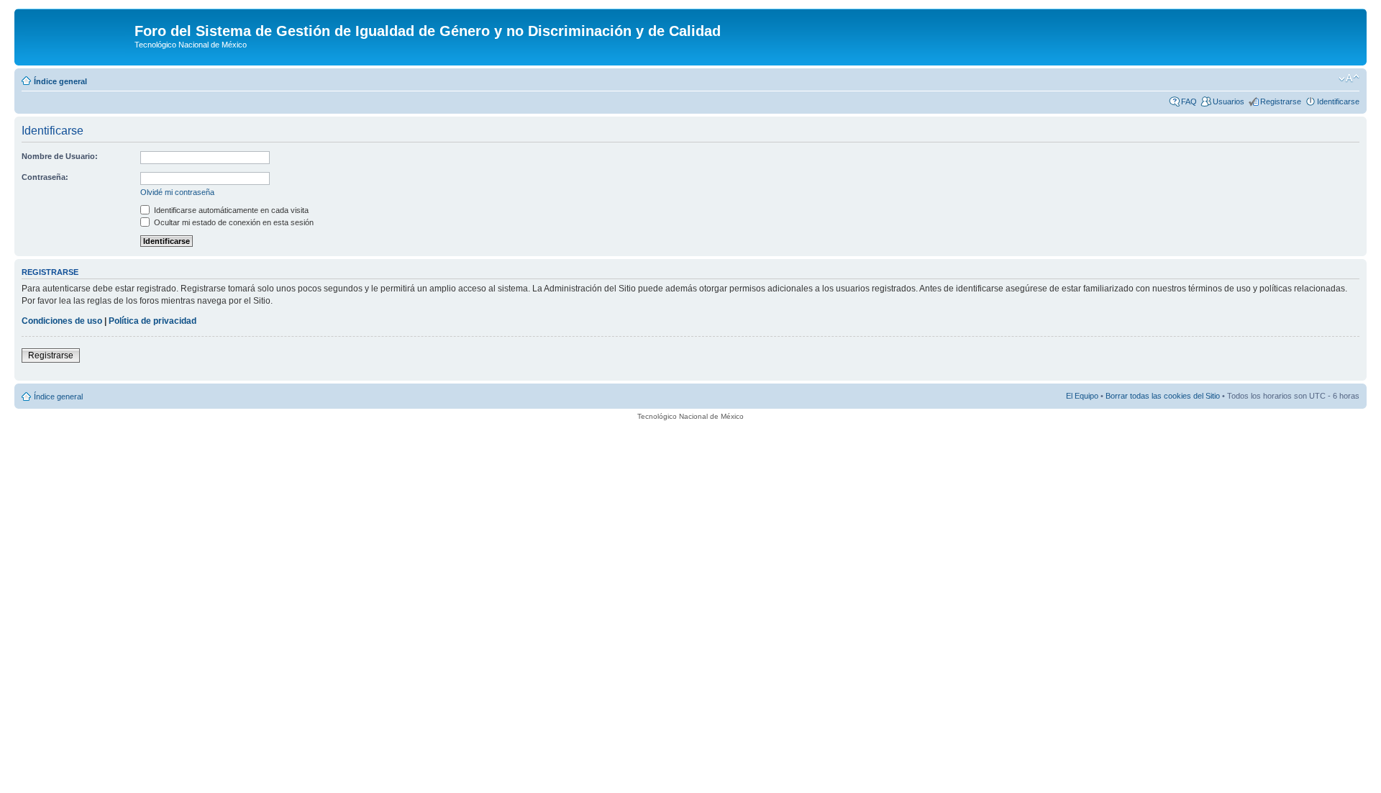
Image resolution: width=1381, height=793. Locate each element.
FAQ (1189, 101)
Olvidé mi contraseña (177, 192)
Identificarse (1338, 101)
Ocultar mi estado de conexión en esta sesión (233, 222)
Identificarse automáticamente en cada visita (230, 210)
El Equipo (1082, 395)
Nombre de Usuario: (60, 156)
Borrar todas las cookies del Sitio (1163, 395)
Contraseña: (45, 177)
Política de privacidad (152, 321)
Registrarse (1280, 101)
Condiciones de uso (62, 321)
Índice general (60, 81)
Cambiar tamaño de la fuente (1349, 78)
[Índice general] (76, 35)
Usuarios (1228, 101)
